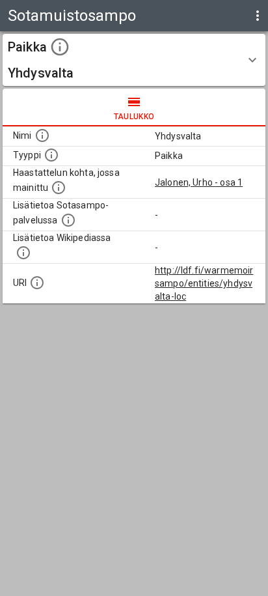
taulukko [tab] (134, 116)
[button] (134, 60)
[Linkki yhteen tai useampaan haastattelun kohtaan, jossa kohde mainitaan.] (58, 187)
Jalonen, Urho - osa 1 (199, 182)
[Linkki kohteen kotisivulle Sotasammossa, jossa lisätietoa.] (68, 220)
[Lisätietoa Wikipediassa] (23, 252)
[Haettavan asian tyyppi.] (51, 155)
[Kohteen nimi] (42, 135)
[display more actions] (257, 15)
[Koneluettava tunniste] (37, 282)
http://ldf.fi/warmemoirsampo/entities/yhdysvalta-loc (204, 283)
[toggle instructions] (59, 46)
